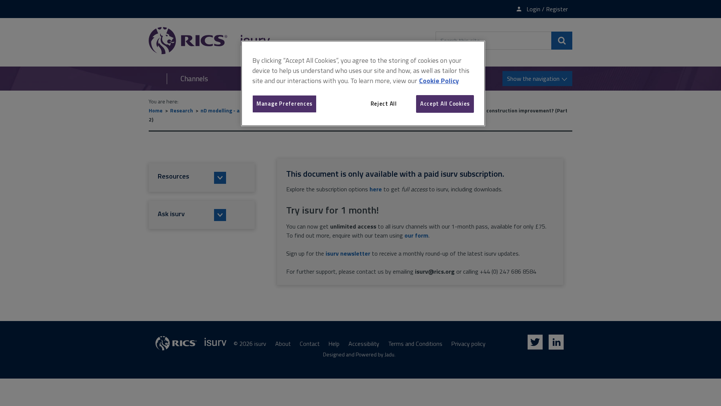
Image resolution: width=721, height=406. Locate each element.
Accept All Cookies (445, 103)
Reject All (384, 103)
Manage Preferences (284, 103)
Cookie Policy (439, 81)
